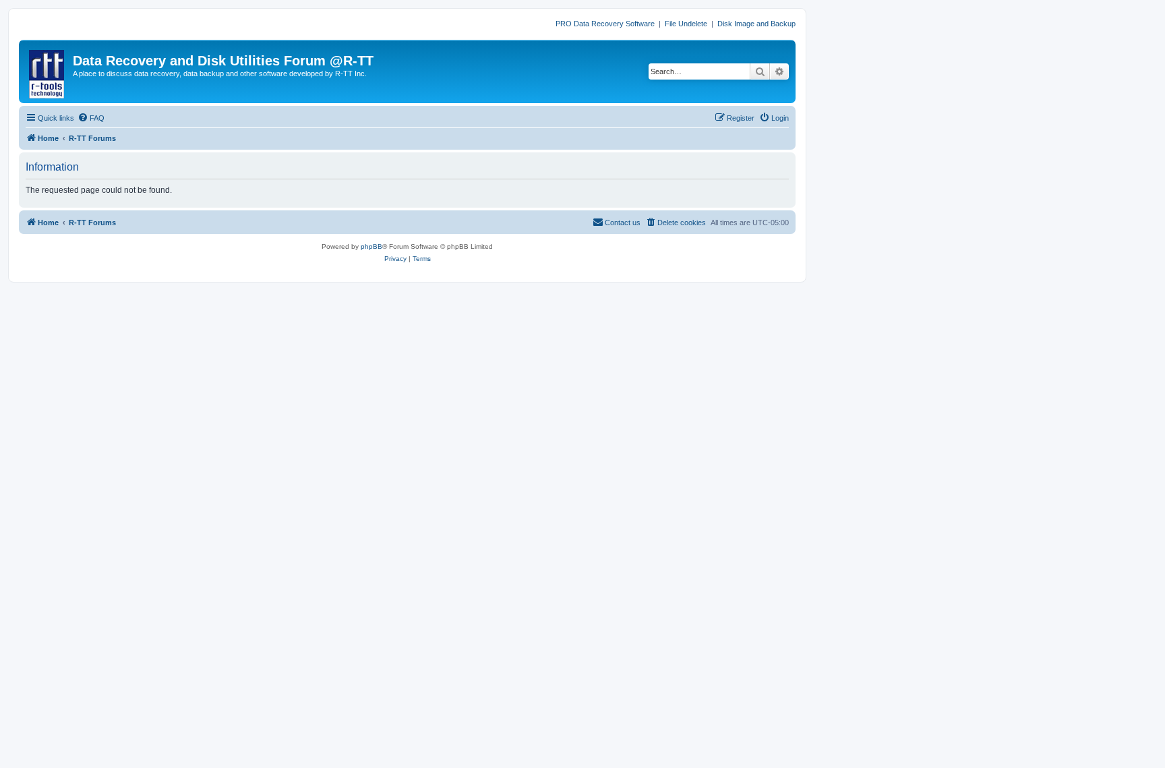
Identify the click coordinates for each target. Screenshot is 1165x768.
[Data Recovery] (47, 71)
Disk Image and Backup (756, 24)
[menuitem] (91, 118)
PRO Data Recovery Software (605, 24)
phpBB (371, 246)
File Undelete (686, 24)
